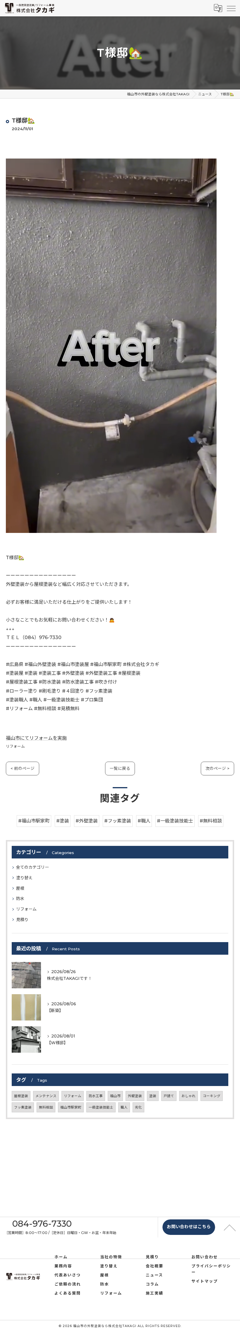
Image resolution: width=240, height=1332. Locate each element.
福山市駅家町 (70, 1107)
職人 (124, 1107)
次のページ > (217, 768)
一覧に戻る (120, 768)
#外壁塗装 (87, 821)
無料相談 (46, 1107)
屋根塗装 (21, 1096)
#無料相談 (211, 821)
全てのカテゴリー (32, 867)
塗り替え (24, 877)
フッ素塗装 (23, 1107)
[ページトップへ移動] (230, 1227)
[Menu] (231, 7)
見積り (22, 919)
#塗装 (62, 821)
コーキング (211, 1096)
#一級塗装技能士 (175, 821)
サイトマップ (204, 1281)
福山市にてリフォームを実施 (36, 738)
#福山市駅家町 (34, 821)
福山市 (115, 1096)
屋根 (20, 888)
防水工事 (96, 1096)
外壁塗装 (135, 1096)
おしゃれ (188, 1096)
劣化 (138, 1107)
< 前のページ (23, 768)
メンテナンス (45, 1096)
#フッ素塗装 (117, 821)
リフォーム (15, 746)
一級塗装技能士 (101, 1107)
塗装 (152, 1096)
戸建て (169, 1096)
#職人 (144, 821)
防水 (20, 898)
